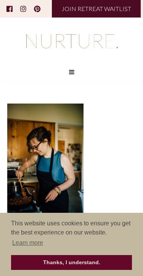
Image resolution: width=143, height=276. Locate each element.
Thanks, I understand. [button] (71, 262)
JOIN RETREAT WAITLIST (96, 8)
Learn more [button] (27, 242)
